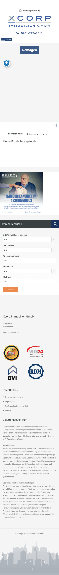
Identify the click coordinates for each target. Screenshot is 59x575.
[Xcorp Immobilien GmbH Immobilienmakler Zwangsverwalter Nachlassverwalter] (29, 21)
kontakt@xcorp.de (31, 10)
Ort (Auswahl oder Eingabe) (15, 235)
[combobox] (29, 239)
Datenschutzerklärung (14, 397)
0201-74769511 (32, 33)
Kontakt (8, 411)
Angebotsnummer (11, 256)
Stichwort (7, 277)
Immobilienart (9, 245)
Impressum (9, 401)
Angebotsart (8, 266)
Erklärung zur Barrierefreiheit (16, 406)
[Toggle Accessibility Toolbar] (6, 63)
